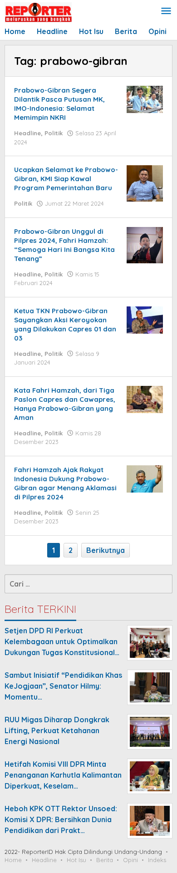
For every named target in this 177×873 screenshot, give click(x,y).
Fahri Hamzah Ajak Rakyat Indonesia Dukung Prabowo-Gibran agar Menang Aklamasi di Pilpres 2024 (65, 483)
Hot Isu (76, 859)
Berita (104, 859)
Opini (130, 859)
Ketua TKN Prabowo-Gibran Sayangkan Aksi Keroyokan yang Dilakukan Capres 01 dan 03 (65, 324)
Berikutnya (105, 550)
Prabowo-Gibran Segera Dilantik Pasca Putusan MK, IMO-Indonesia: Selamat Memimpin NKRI (59, 104)
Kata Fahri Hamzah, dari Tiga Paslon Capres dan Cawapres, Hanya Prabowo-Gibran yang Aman (64, 404)
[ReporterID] (38, 11)
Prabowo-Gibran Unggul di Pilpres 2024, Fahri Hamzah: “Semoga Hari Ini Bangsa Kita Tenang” (64, 245)
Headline (27, 133)
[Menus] (166, 11)
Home (13, 859)
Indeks (157, 859)
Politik (53, 133)
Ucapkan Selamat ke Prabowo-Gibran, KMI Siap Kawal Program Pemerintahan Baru (66, 178)
